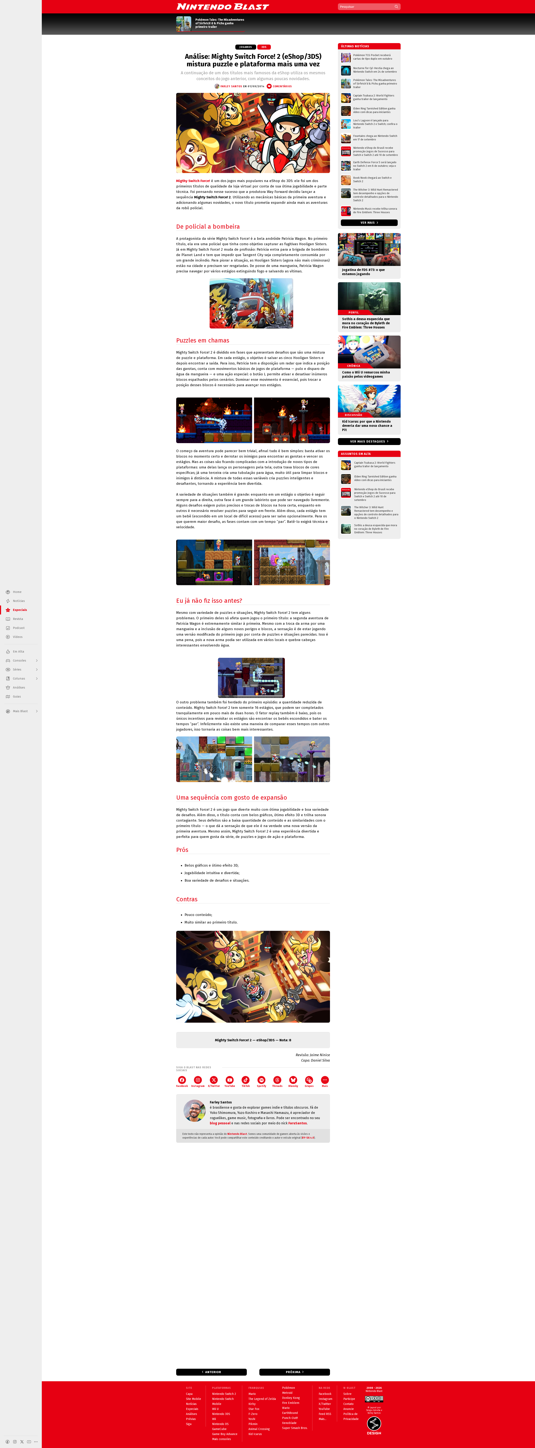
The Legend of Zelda (262, 1399)
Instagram (198, 1086)
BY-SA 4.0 (308, 1137)
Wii (214, 1419)
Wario (286, 1408)
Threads (277, 1086)
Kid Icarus (255, 1434)
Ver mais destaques (367, 441)
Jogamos (245, 47)
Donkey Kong (291, 1398)
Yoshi (251, 1419)
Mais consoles (221, 1439)
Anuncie (348, 1409)
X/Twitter (214, 1086)
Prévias (191, 1419)
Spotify (261, 1086)
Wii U (215, 1409)
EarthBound (290, 1413)
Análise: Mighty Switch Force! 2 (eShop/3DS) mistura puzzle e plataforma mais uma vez (253, 60)
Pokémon (288, 1388)
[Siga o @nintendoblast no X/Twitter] (21, 1442)
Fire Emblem (290, 1403)
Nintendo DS (220, 1424)
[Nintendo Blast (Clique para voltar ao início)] (223, 6)
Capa (189, 1394)
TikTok (246, 1086)
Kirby (252, 1404)
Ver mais (368, 222)
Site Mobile (193, 1399)
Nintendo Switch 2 (224, 1394)
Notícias (191, 1404)
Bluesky (293, 1086)
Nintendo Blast (237, 1133)
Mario (252, 1394)
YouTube (229, 1086)
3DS (264, 47)
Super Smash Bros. (295, 1428)
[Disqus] (253, 1201)
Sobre (347, 1394)
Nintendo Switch (223, 1399)
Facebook (182, 1086)
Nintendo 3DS (221, 1414)
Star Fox (253, 1409)
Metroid (287, 1393)
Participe (349, 1399)
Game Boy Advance (224, 1434)
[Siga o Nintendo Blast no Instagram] (14, 1442)
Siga (188, 1424)
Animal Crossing (259, 1429)
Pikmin (252, 1424)
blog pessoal (220, 1123)
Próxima (293, 1372)
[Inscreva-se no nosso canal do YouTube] (29, 1442)
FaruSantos (297, 1123)
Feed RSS (325, 1414)
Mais (325, 1086)
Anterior (213, 1372)
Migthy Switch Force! (193, 181)
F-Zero (252, 1414)
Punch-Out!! (290, 1418)
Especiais (192, 1409)
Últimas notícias (355, 46)
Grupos (309, 1086)
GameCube (219, 1429)
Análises (191, 1414)
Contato (348, 1404)
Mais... (322, 1419)
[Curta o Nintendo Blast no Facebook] (7, 1442)
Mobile (216, 1404)
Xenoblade (289, 1423)
